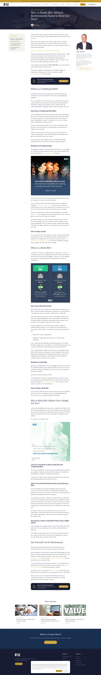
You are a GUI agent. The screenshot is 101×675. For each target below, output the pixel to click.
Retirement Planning (39, 9)
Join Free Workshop (50, 642)
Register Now (77, 1)
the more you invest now (57, 558)
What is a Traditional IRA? (17, 39)
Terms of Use (78, 662)
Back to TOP (18, 663)
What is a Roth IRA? (15, 41)
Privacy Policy (78, 660)
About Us (77, 656)
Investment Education (35, 4)
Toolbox (82, 4)
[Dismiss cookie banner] (68, 662)
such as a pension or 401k (44, 205)
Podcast (62, 4)
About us (68, 4)
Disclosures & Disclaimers (81, 664)
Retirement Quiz (53, 570)
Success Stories (55, 4)
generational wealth (36, 74)
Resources (46, 4)
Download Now (63, 81)
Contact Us (78, 658)
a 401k (35, 214)
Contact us (75, 4)
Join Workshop (92, 4)
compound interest (48, 153)
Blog (32, 9)
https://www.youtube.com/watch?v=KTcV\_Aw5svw (45, 50)
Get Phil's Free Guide (84, 68)
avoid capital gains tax (48, 382)
